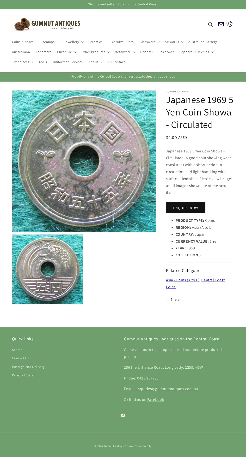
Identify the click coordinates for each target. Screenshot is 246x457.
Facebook (155, 399)
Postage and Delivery (28, 367)
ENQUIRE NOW (185, 207)
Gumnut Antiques (115, 446)
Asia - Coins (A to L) (183, 280)
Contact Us (20, 358)
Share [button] (175, 299)
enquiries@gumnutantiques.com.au (166, 388)
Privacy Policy (22, 375)
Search (17, 350)
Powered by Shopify (139, 446)
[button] (24, 42)
